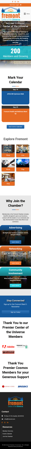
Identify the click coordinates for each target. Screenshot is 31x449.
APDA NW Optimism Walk (15, 94)
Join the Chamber (8, 436)
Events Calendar (7, 434)
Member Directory (8, 431)
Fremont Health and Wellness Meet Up (15, 113)
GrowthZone (20, 446)
